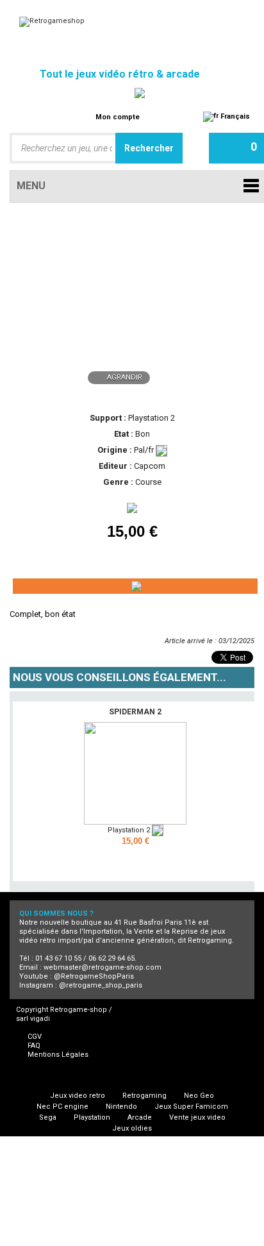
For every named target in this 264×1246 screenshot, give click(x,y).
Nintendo (121, 1106)
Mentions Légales (58, 1054)
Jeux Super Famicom (191, 1106)
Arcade (140, 1117)
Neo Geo (199, 1095)
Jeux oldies (132, 1128)
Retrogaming (144, 1095)
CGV (35, 1036)
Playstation (92, 1117)
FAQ (34, 1045)
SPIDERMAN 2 (135, 711)
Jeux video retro (77, 1095)
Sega (47, 1117)
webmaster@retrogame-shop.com (102, 967)
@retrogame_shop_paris (100, 985)
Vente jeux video (197, 1117)
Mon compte (117, 117)
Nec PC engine (62, 1106)
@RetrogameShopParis (94, 976)
